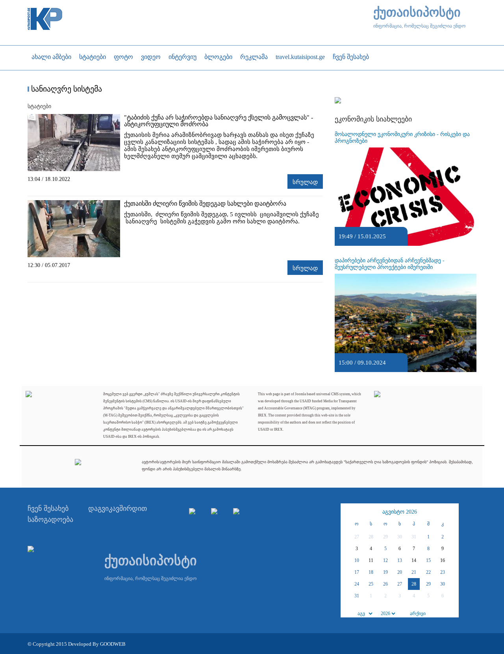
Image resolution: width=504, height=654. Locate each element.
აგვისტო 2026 (399, 512)
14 (413, 560)
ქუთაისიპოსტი (417, 12)
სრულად (305, 182)
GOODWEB (113, 644)
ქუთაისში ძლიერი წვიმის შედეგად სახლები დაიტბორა (205, 203)
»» (451, 512)
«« (347, 512)
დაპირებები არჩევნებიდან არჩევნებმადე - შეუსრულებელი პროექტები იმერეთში (390, 264)
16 (442, 560)
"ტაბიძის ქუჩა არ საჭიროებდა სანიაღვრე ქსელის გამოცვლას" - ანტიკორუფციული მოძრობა (218, 120)
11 (371, 560)
